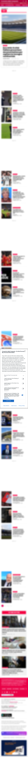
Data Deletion (6, 405)
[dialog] (14, 378)
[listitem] (14, 376)
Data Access (14, 405)
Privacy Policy (22, 405)
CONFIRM (8, 400)
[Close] (25, 351)
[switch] (23, 378)
